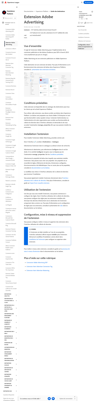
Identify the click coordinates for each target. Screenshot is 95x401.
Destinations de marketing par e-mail (8, 338)
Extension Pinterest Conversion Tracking (11, 230)
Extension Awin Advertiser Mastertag (38, 270)
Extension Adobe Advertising (10, 43)
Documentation (28, 11)
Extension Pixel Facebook (9, 118)
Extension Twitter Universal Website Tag (10, 275)
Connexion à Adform (11, 49)
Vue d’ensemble (82, 30)
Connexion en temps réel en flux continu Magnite (11, 210)
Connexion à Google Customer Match (11, 152)
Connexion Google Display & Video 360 (11, 165)
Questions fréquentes (8, 395)
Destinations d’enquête (7, 375)
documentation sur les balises (40, 168)
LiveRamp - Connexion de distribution (9, 199)
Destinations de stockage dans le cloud (9, 300)
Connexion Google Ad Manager (10, 141)
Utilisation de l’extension (84, 41)
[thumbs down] (53, 398)
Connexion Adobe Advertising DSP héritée (10, 37)
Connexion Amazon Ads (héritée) (11, 53)
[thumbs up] (49, 398)
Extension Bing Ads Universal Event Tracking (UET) (10, 80)
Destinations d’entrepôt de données (8, 385)
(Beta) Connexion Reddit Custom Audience (10, 247)
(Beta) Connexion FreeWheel (10, 129)
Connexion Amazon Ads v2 (11, 59)
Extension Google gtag (10, 170)
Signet (81, 22)
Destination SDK (7, 391)
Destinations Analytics (7, 295)
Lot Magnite (9, 205)
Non (87, 18)
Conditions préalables (56, 154)
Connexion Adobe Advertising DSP (37, 262)
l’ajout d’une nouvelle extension (39, 183)
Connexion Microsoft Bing (11, 224)
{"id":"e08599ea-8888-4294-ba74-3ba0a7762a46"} (43, 30)
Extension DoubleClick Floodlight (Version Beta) (10, 111)
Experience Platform (42, 11)
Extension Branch (10, 90)
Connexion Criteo (10, 93)
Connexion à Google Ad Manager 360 (11, 146)
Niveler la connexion (11, 180)
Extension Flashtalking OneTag (11, 124)
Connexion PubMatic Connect (11, 241)
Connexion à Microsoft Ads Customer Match (10, 218)
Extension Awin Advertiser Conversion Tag (39, 266)
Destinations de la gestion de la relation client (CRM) (9, 308)
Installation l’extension (84, 37)
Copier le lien (89, 22)
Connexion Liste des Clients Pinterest (11, 235)
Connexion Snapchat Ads (9, 258)
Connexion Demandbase (9, 98)
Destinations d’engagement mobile (8, 353)
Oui (82, 18)
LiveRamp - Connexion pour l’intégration (10, 192)
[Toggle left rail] (17, 7)
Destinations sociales (7, 364)
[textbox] (9, 18)
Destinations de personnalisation (9, 359)
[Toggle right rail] (78, 7)
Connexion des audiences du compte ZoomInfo (11, 288)
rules (61, 205)
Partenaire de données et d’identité (8, 322)
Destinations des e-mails (9, 332)
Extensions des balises (8, 343)
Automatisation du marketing (9, 348)
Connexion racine (10, 253)
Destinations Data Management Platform (9, 315)
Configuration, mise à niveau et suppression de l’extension (85, 46)
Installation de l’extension (37, 239)
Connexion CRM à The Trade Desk (10, 269)
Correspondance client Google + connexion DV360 (10, 158)
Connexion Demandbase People (11, 103)
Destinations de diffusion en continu (8, 369)
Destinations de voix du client (8, 380)
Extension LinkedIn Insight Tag (10, 185)
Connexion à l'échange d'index (10, 176)
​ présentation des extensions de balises (43, 69)
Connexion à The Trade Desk (10, 263)
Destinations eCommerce (7, 327)
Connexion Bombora (11, 86)
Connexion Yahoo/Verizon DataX (11, 282)
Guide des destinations (58, 11)
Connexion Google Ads (8, 135)
